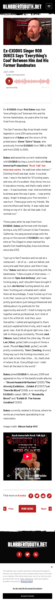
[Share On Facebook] (30, 495)
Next (43, 508)
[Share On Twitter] (37, 495)
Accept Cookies (27, 596)
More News (27, 508)
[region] (27, 582)
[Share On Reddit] (43, 495)
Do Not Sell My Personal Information (27, 588)
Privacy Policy (26, 581)
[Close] (52, 567)
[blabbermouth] (22, 8)
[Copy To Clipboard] (49, 495)
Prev (11, 508)
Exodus (22, 495)
